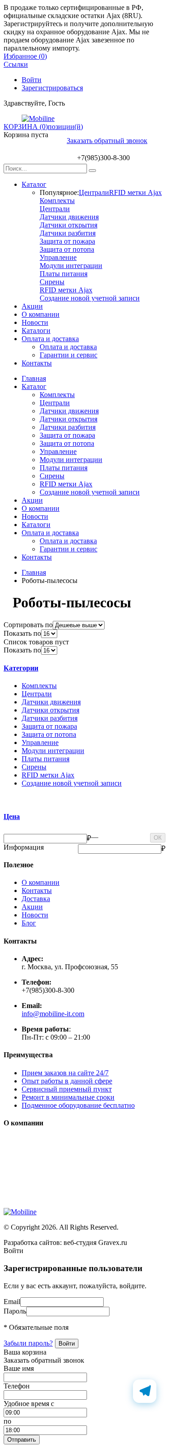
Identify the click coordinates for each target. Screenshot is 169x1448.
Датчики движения (69, 217)
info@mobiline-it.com (53, 1014)
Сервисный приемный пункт (67, 1089)
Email (12, 1301)
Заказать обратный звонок (107, 140)
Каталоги (36, 330)
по (7, 1421)
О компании (40, 314)
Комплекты (57, 200)
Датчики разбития (68, 233)
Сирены (52, 282)
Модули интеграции (71, 265)
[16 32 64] (49, 633)
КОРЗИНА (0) (26, 126)
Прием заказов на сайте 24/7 (65, 1073)
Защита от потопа (67, 249)
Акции (32, 306)
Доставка (36, 898)
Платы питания (63, 274)
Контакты (37, 363)
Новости (35, 322)
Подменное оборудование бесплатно (78, 1105)
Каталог (34, 184)
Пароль (15, 1311)
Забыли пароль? (28, 1343)
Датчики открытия (68, 225)
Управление (58, 257)
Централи (94, 192)
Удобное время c (29, 1403)
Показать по (22, 633)
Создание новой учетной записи (90, 298)
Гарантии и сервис (68, 355)
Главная (34, 378)
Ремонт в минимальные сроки (68, 1097)
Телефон (17, 1386)
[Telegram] (144, 1391)
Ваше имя (19, 1368)
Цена (12, 816)
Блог (29, 923)
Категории (21, 668)
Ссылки (16, 64)
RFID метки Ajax (135, 192)
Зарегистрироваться (52, 88)
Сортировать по (28, 625)
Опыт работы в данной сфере (67, 1081)
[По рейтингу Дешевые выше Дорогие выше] (79, 625)
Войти (31, 79)
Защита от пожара (67, 241)
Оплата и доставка (50, 338)
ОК (158, 837)
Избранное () (25, 56)
